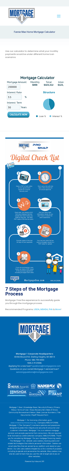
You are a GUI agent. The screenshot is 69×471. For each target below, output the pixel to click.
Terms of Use (22, 410)
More (58, 309)
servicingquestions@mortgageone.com (34, 372)
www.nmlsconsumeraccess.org (23, 423)
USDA (36, 309)
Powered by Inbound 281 (34, 461)
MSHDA (44, 309)
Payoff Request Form (40, 415)
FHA (51, 309)
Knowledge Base (30, 407)
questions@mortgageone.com (46, 366)
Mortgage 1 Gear (15, 407)
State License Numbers (46, 412)
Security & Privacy (46, 407)
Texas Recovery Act (37, 410)
